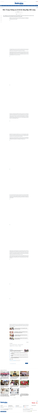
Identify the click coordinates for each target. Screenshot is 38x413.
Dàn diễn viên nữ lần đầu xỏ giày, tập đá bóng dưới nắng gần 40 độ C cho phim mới (24, 386)
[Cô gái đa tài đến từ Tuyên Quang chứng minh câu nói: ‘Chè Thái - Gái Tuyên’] (12, 335)
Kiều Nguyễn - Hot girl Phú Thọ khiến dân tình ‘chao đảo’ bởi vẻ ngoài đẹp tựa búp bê (20, 332)
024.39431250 (2, 407)
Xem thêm (37, 5)
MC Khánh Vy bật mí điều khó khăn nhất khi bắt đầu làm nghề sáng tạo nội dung (14, 395)
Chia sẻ (1, 17)
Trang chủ (0, 5)
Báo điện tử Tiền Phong (19, 3)
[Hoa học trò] (37, 402)
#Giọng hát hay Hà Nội (20, 344)
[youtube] (37, 1)
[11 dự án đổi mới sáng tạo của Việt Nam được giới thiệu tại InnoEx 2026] (4, 382)
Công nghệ (23, 5)
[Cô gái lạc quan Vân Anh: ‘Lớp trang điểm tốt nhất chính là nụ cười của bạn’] (12, 329)
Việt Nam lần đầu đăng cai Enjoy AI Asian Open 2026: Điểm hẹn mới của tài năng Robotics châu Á (24, 395)
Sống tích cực (28, 5)
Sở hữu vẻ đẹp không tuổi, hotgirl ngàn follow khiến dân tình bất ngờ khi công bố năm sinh (19, 357)
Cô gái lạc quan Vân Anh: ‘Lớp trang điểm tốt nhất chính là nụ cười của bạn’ (20, 328)
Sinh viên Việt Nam (3, 402)
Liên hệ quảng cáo (10, 405)
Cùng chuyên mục (3, 370)
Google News (37, 7)
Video (25, 5)
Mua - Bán (32, 5)
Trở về (1, 22)
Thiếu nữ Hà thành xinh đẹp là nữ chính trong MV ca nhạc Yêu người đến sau (21, 338)
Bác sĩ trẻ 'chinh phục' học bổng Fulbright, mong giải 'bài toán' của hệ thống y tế (14, 378)
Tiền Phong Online (16, 1)
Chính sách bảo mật (34, 405)
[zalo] (28, 406)
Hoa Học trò (24, 1)
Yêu (13, 5)
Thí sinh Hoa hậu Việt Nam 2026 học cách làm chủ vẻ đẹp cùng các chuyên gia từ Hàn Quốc (24, 378)
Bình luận (1, 20)
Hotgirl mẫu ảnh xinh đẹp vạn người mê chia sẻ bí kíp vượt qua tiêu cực (19, 353)
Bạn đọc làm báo (4, 411)
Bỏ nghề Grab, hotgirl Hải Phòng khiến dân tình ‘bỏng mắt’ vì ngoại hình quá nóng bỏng (16, 350)
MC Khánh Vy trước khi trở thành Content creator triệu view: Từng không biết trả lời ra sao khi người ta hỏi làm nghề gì (4, 395)
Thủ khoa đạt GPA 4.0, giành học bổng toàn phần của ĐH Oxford (14, 386)
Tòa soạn (1, 405)
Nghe (1, 15)
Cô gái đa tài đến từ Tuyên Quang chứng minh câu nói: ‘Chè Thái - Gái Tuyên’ (20, 335)
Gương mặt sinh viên (19, 5)
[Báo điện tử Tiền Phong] (33, 402)
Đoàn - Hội (3, 5)
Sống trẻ (6, 5)
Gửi (26, 363)
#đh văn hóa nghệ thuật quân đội (13, 344)
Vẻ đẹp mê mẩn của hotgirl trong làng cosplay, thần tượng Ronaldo (19, 355)
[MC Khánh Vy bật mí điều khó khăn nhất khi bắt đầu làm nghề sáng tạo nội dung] (14, 390)
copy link (19, 14)
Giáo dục (9, 5)
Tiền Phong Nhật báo (20, 1)
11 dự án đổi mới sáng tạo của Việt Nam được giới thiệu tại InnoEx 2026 (4, 386)
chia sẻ (16, 14)
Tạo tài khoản (14, 360)
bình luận (21, 14)
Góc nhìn (11, 5)
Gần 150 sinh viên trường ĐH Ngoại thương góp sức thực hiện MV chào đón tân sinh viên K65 (4, 378)
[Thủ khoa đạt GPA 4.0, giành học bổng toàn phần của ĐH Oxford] (14, 382)
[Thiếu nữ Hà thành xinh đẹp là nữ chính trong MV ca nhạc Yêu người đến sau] (12, 338)
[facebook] (36, 1)
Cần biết (34, 5)
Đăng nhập (11, 360)
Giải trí (15, 5)
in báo (20, 14)
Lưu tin (1, 19)
